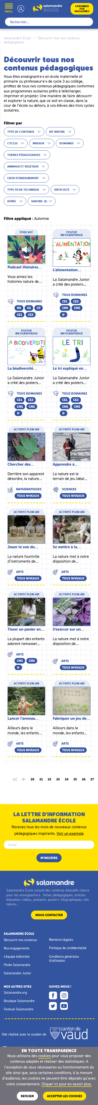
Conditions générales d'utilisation (64, 958)
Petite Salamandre (17, 965)
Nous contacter (49, 915)
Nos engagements (16, 948)
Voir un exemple (70, 833)
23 (58, 779)
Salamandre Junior (17, 973)
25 (75, 779)
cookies (44, 1055)
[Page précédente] (24, 779)
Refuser (27, 1096)
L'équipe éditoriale (17, 956)
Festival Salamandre (18, 1009)
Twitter (53, 1006)
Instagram (64, 995)
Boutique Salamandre (19, 1001)
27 (92, 779)
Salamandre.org (15, 992)
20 (32, 779)
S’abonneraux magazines (82, 9)
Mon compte (20, 8)
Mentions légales (61, 940)
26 (83, 779)
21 (41, 779)
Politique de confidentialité (67, 948)
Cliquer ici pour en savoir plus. (66, 1083)
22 (49, 779)
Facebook (53, 995)
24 (66, 779)
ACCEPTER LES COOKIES (64, 1096)
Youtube (64, 1006)
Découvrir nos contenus (20, 940)
